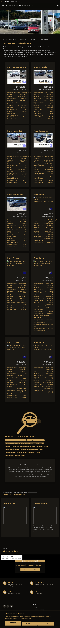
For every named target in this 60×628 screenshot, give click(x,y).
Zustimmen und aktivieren (30, 570)
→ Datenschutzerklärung (37, 609)
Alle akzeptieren (46, 623)
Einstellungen (29, 623)
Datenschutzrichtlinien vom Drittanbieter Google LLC (28, 566)
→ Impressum (34, 607)
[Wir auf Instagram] (7, 606)
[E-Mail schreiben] (11, 606)
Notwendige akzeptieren (13, 623)
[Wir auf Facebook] (4, 606)
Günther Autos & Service (17, 5)
